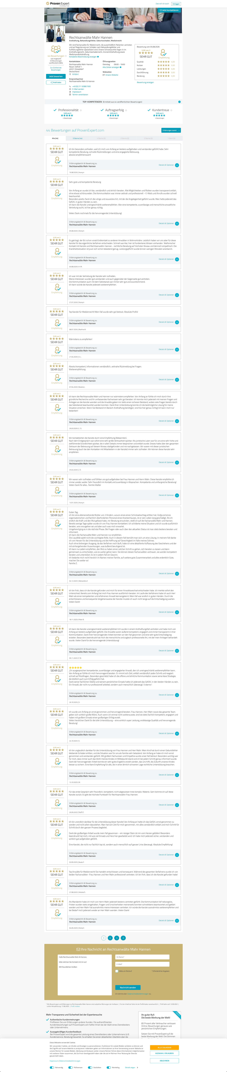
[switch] (70, 1067)
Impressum (54, 1061)
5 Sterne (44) (77, 138)
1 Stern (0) (171, 138)
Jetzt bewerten (56, 76)
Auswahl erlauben (164, 1053)
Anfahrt (75, 74)
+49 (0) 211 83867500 (81, 86)
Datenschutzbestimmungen (69, 1061)
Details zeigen (130, 1067)
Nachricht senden (128, 987)
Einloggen (176, 4)
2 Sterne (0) (148, 138)
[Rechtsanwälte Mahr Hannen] (55, 33)
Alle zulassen (164, 1047)
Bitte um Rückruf (125, 971)
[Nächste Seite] (123, 938)
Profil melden (75, 1006)
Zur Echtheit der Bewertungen (55, 68)
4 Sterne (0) (101, 138)
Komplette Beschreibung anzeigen (83, 56)
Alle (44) (55, 138)
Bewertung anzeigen (145, 82)
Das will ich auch (162, 3)
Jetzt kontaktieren (170, 10)
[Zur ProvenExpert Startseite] (57, 4)
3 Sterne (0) (124, 138)
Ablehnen (164, 1060)
